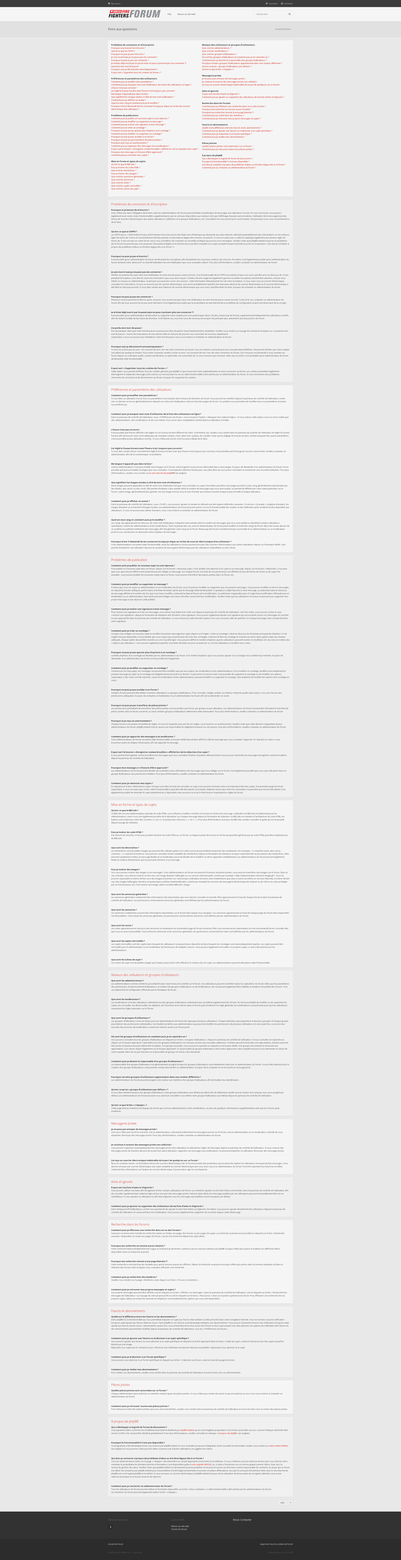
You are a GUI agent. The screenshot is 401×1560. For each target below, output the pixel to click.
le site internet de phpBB (161, 473)
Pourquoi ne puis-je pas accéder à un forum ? (132, 136)
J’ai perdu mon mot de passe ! (125, 66)
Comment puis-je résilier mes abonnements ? (223, 136)
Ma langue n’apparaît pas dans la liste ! (129, 93)
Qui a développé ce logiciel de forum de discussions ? (227, 158)
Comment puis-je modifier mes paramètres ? (132, 81)
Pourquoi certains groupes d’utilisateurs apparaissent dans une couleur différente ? (242, 63)
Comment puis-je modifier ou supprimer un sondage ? (136, 133)
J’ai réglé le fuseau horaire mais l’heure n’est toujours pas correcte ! (143, 90)
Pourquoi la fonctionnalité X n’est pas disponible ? (225, 161)
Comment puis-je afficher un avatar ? (128, 100)
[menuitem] (287, 3)
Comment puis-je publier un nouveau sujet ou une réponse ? (140, 118)
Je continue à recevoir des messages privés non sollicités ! (229, 81)
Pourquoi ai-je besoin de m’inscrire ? (128, 48)
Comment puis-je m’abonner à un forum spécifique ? (227, 133)
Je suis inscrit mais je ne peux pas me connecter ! (134, 57)
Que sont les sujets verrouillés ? (126, 185)
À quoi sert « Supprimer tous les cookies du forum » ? (136, 72)
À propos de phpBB (227, 1433)
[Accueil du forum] (134, 14)
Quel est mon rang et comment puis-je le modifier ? (135, 103)
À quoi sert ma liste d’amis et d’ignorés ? (221, 93)
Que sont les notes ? (121, 182)
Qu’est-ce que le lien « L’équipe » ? (218, 69)
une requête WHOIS (201, 1464)
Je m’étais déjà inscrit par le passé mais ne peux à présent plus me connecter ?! (148, 63)
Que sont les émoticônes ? (123, 170)
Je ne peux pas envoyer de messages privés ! (223, 78)
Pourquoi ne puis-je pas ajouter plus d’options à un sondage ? (140, 130)
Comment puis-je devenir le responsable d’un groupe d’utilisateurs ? (234, 60)
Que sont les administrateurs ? (216, 48)
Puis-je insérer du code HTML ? (125, 167)
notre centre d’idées (278, 1445)
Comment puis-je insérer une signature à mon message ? (138, 124)
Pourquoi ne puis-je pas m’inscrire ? (128, 54)
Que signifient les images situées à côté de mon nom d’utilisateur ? (142, 96)
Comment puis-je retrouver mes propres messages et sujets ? (231, 118)
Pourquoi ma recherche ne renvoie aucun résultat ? (226, 109)
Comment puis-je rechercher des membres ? (223, 115)
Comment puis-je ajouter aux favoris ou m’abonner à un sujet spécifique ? (237, 130)
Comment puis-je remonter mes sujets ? (130, 155)
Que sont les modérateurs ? (215, 51)
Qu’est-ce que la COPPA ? (123, 51)
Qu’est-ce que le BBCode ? (123, 164)
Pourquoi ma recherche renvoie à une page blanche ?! (228, 112)
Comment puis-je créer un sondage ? (128, 127)
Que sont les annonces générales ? (128, 176)
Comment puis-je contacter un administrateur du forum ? (229, 167)
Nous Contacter (242, 1519)
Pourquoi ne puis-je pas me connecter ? (130, 60)
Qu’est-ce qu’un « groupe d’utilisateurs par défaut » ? (227, 66)
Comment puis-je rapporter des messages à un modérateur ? (140, 146)
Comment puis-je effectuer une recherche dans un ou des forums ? (234, 106)
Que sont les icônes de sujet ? (125, 188)
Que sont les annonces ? (123, 179)
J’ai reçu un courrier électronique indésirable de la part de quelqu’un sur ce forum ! (241, 84)
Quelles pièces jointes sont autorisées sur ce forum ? (227, 146)
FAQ (169, 14)
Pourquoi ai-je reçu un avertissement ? (129, 142)
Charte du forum (179, 1529)
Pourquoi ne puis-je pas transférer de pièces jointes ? (136, 139)
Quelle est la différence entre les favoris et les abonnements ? (231, 127)
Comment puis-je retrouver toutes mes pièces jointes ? (228, 149)
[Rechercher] (289, 14)
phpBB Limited (187, 1430)
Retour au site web (186, 14)
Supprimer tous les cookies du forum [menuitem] (276, 1544)
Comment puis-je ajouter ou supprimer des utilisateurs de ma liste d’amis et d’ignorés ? (243, 97)
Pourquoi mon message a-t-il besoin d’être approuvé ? (137, 152)
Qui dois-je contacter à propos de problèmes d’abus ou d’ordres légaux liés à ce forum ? (244, 164)
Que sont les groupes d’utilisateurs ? (219, 54)
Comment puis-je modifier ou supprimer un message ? (137, 121)
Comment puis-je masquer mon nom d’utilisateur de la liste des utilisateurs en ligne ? (151, 84)
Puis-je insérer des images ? (124, 173)
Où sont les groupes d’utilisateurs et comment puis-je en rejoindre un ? (235, 57)
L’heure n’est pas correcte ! (124, 87)
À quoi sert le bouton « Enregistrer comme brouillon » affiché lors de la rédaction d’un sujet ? (154, 148)
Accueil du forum (282, 29)
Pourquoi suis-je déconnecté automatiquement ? (134, 69)
